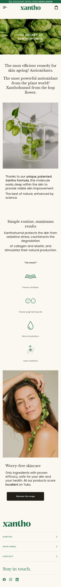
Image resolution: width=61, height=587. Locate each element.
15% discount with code (31, 1)
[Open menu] (8, 7)
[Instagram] (10, 579)
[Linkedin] (17, 579)
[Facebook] (4, 579)
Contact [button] (8, 556)
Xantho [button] (7, 537)
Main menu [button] (9, 546)
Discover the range (25, 496)
